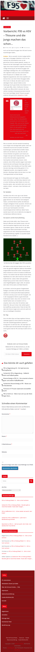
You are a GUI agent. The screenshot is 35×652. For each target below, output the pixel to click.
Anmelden (4, 615)
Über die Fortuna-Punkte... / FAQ (11, 587)
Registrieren (5, 611)
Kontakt (4, 601)
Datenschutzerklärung (8, 594)
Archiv (4, 487)
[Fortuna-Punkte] (17, 2)
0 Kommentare (26, 47)
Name (4, 436)
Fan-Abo (12, 133)
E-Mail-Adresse (7, 444)
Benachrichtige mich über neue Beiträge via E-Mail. (17, 465)
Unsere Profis (7, 27)
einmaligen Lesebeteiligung (17, 135)
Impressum (5, 590)
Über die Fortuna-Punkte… (12, 637)
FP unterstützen (6, 580)
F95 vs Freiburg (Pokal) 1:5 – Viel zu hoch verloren (15, 500)
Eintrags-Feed (5, 618)
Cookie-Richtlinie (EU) (8, 597)
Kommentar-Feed (6, 621)
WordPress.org (6, 625)
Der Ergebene (16, 47)
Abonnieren (27, 354)
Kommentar (6, 414)
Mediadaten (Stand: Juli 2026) (10, 583)
